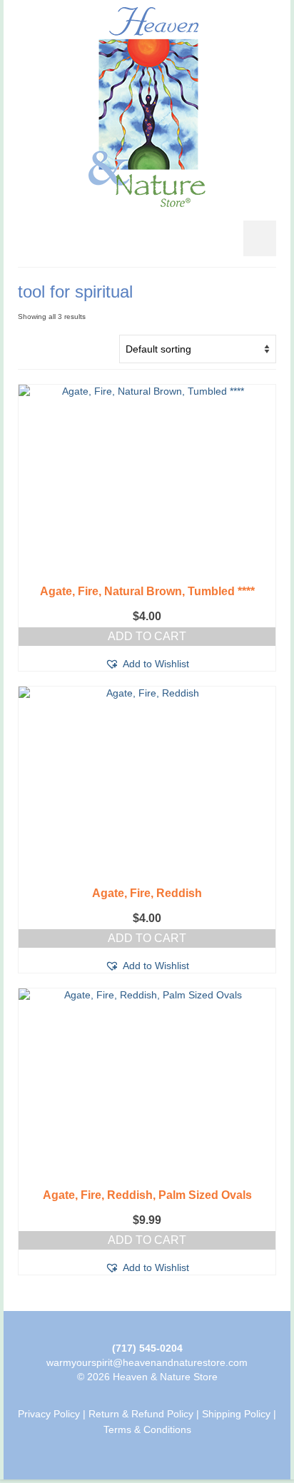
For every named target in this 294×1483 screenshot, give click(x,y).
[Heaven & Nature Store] (147, 107)
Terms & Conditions (147, 1429)
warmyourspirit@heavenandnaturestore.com (147, 1362)
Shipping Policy (236, 1413)
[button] (147, 664)
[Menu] (259, 238)
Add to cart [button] (147, 636)
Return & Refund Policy (140, 1413)
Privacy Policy (49, 1413)
